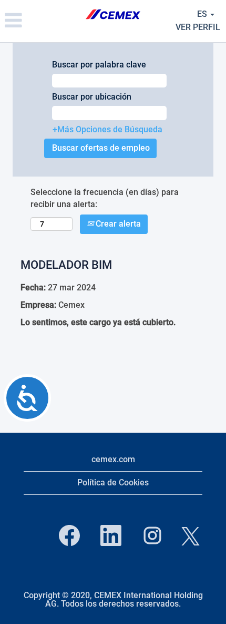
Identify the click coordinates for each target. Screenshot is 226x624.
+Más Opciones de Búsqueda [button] (107, 129)
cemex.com (113, 459)
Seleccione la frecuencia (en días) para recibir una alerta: (104, 198)
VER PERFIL (198, 27)
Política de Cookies (113, 482)
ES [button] (203, 14)
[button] (37, 21)
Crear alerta (117, 224)
